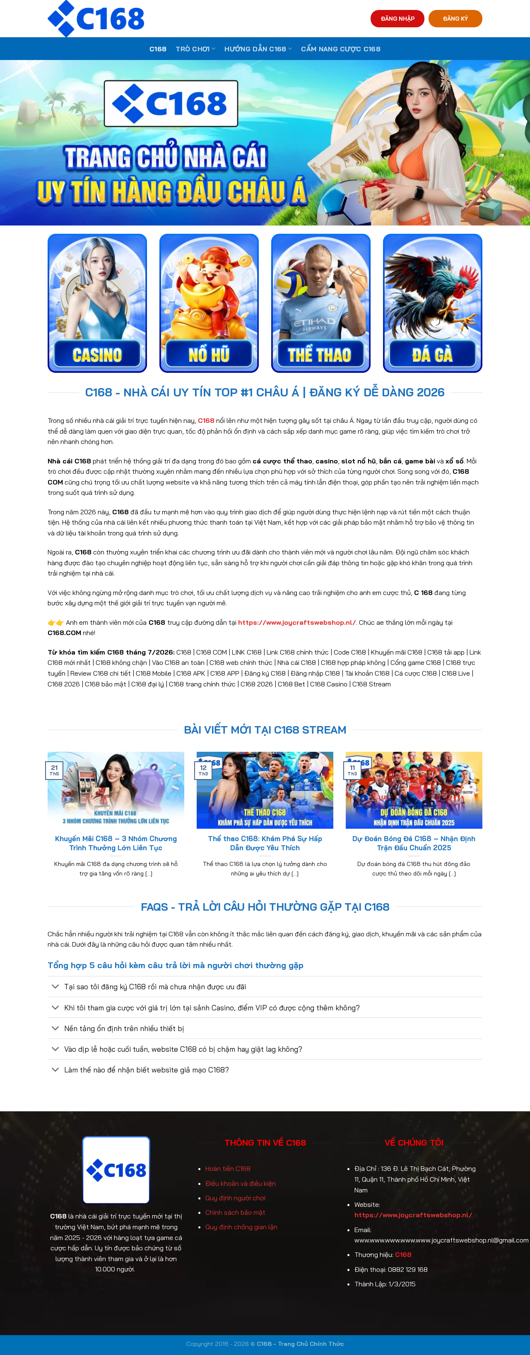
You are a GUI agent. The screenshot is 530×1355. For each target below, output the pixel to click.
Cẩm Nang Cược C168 (341, 49)
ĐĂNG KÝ (455, 18)
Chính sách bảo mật (235, 1212)
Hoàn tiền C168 (228, 1168)
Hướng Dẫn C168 (255, 49)
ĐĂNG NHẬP (397, 18)
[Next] (484, 825)
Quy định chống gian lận (241, 1227)
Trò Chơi (193, 49)
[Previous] (46, 825)
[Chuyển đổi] (56, 987)
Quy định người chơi (235, 1198)
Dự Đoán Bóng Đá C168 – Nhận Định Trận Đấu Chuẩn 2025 (413, 843)
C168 (157, 49)
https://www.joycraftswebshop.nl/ (413, 1215)
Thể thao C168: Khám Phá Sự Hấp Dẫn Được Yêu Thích (265, 843)
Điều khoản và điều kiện (240, 1183)
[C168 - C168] (134, 18)
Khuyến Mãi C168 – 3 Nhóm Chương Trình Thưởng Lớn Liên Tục (116, 843)
